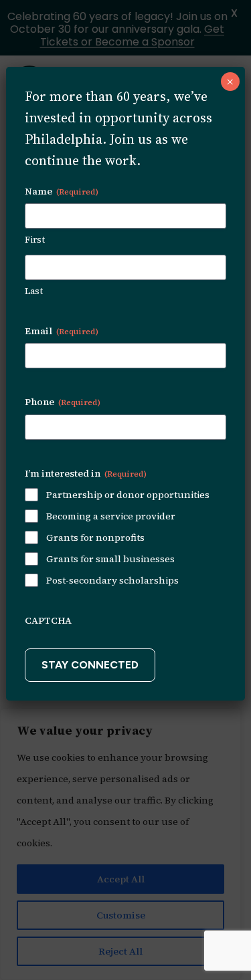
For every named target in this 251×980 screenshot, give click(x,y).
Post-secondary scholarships (112, 580)
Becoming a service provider (110, 516)
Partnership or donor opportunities (128, 494)
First (35, 239)
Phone (62, 401)
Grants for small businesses (110, 559)
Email (61, 331)
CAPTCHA (48, 620)
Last (34, 291)
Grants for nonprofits (95, 537)
